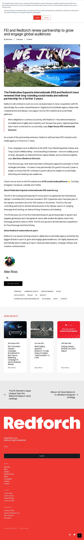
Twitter (38, 185)
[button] (15, 329)
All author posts (13, 283)
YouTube (75, 181)
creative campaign (47, 291)
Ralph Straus (54, 126)
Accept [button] (37, 17)
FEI (36, 295)
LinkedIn (27, 185)
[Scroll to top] (79, 535)
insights (43, 295)
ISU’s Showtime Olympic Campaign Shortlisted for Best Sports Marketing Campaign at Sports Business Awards (14, 355)
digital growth (19, 295)
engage (30, 295)
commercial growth (31, 291)
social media (46, 299)
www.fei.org (52, 190)
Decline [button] (46, 17)
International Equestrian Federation (26, 299)
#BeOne (33, 148)
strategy (64, 299)
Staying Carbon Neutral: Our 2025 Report (68, 348)
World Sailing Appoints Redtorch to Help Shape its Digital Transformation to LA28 (42, 352)
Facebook (18, 185)
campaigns (17, 291)
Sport (55, 299)
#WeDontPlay (26, 151)
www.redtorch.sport (28, 230)
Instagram (8, 185)
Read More (12, 368)
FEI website (32, 181)
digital (58, 291)
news (30, 39)
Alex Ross (9, 39)
